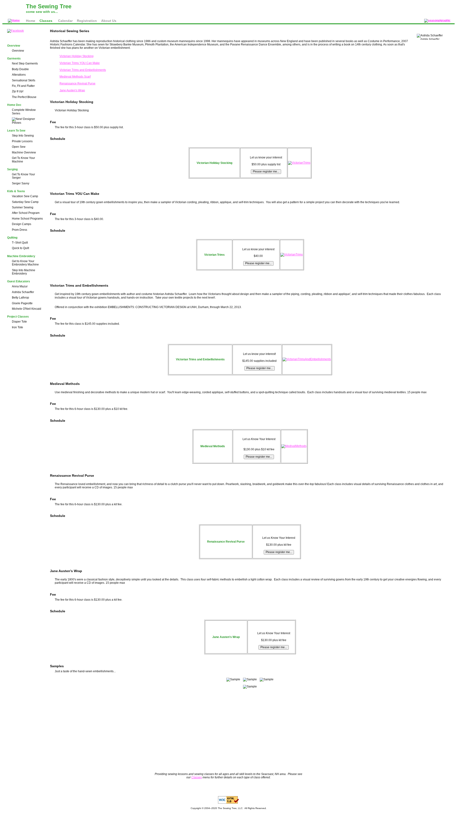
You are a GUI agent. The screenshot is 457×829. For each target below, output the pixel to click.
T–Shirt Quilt (20, 242)
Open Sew (18, 146)
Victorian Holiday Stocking (77, 56)
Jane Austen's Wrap (72, 90)
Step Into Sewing (23, 135)
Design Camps (21, 224)
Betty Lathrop (20, 297)
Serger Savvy (20, 183)
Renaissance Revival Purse (77, 83)
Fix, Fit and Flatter (23, 86)
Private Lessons (22, 141)
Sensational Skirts (23, 80)
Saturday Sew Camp (25, 202)
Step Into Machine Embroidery (23, 272)
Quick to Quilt (20, 248)
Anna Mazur (20, 286)
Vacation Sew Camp (25, 196)
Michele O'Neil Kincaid (26, 308)
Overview (18, 50)
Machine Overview (24, 152)
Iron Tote (17, 327)
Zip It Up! (17, 91)
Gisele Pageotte (22, 303)
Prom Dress (19, 229)
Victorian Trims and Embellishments (83, 70)
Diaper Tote (19, 321)
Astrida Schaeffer (23, 292)
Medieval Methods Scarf (75, 76)
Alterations (19, 74)
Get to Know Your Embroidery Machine (25, 263)
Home (30, 21)
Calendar (65, 21)
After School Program (26, 213)
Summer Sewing (22, 207)
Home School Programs (27, 218)
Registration (87, 21)
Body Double (20, 69)
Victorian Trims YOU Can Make (80, 63)
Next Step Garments (25, 63)
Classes (46, 21)
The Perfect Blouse (24, 97)
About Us (108, 21)
